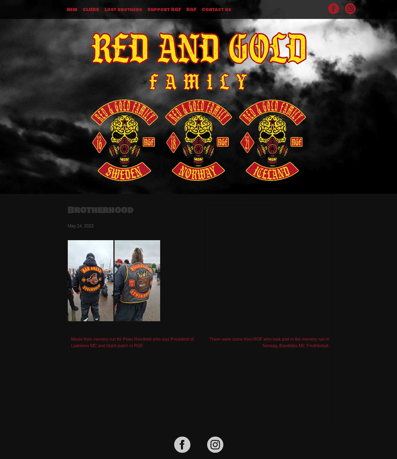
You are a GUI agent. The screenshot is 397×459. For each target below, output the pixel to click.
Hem (72, 9)
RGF (191, 9)
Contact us (216, 9)
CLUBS (91, 9)
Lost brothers (123, 9)
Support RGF (164, 9)
